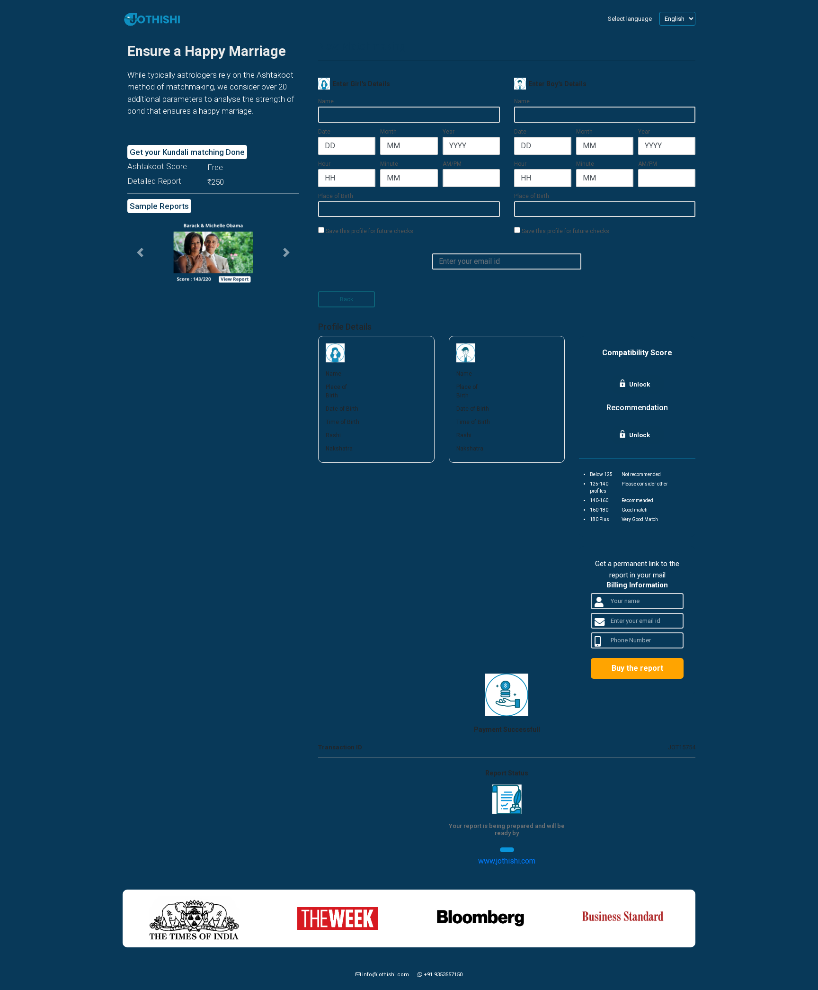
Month (388, 132)
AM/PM (452, 164)
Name (326, 101)
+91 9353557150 (442, 975)
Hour (324, 164)
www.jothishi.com (506, 860)
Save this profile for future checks (368, 231)
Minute (389, 164)
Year (448, 132)
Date (324, 132)
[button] (140, 252)
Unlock (639, 384)
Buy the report (637, 668)
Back (346, 299)
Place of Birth (335, 196)
